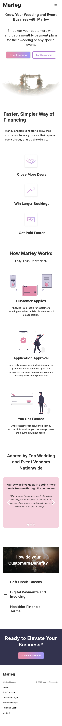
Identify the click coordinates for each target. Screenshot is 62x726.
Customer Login (10, 697)
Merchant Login (10, 702)
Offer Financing (18, 55)
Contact (6, 713)
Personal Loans (10, 707)
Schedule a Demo (31, 655)
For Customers (44, 55)
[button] (55, 5)
